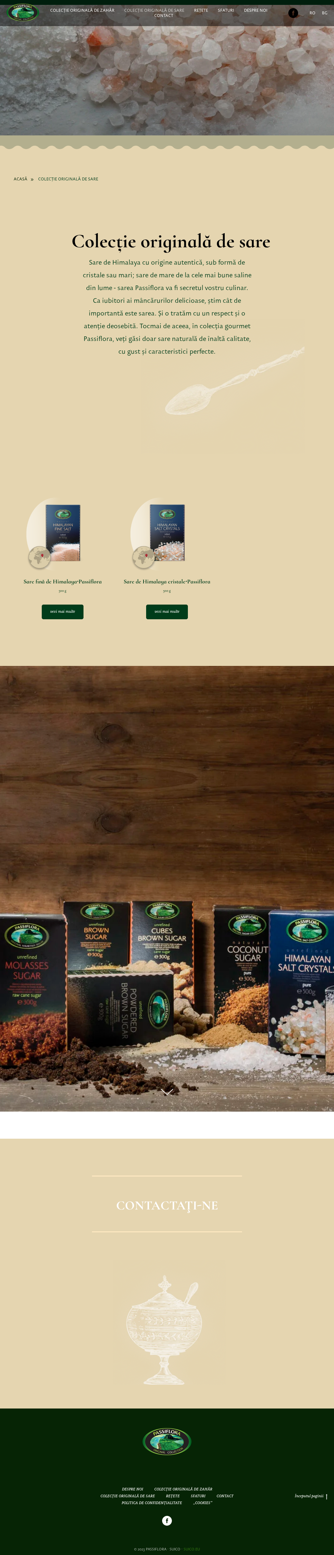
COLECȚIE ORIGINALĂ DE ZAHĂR (82, 10)
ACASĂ (20, 179)
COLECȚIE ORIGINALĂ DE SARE (154, 10)
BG (324, 13)
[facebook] (293, 13)
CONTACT (163, 15)
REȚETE (201, 10)
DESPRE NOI (255, 10)
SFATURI (226, 10)
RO (312, 13)
